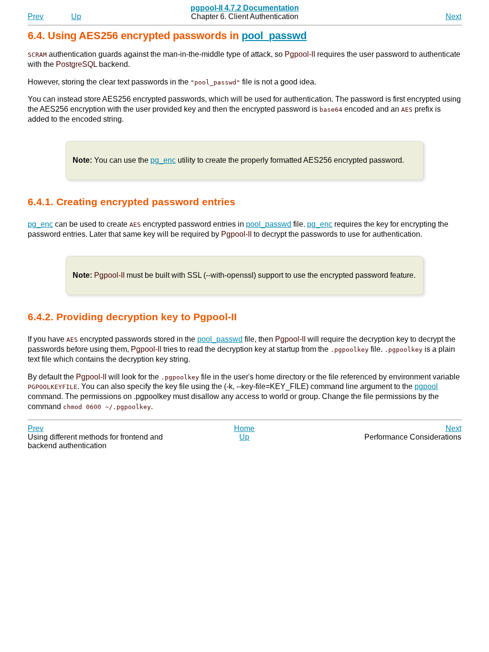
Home (244, 428)
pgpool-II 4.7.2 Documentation (245, 8)
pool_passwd (274, 36)
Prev (35, 16)
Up (76, 16)
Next (453, 16)
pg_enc (163, 160)
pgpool (426, 386)
